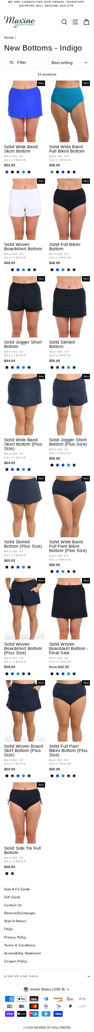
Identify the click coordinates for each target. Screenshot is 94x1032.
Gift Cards (12, 897)
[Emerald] (23, 172)
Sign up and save (21, 976)
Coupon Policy (15, 961)
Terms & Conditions (19, 945)
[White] (7, 270)
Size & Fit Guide (17, 889)
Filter (21, 62)
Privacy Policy (15, 937)
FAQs (8, 929)
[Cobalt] (7, 172)
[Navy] (18, 172)
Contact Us (13, 905)
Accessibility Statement (22, 953)
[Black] (12, 172)
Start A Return (15, 921)
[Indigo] (29, 172)
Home (8, 37)
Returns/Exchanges (19, 913)
